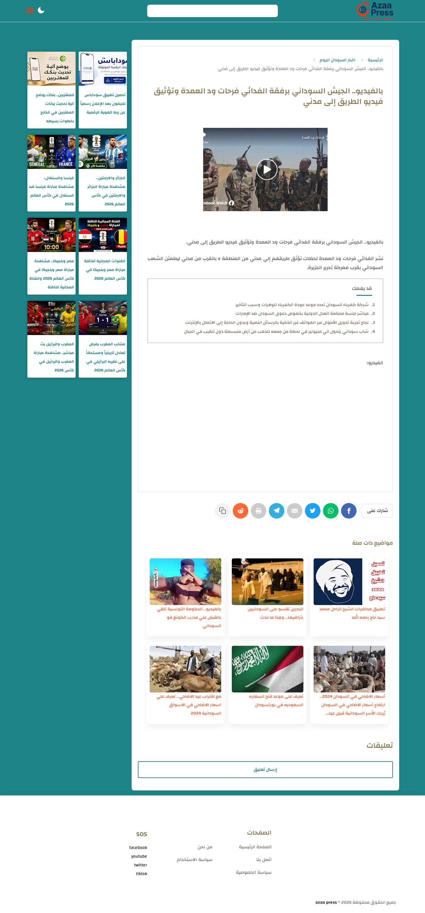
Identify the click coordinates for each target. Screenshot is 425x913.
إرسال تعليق (265, 770)
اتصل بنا (264, 859)
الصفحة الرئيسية (255, 847)
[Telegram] (278, 514)
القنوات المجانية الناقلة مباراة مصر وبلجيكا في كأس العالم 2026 (104, 269)
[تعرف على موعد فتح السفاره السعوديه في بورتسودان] (267, 669)
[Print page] (260, 514)
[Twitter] (314, 514)
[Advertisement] (337, 849)
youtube (139, 856)
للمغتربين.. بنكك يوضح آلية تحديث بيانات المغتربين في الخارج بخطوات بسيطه (55, 108)
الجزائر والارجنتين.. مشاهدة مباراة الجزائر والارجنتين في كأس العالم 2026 (106, 191)
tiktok (141, 874)
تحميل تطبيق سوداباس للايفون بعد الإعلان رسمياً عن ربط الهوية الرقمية (102, 103)
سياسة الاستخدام (195, 859)
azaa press (326, 902)
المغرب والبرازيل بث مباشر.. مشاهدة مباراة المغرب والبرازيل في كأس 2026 (54, 357)
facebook (138, 848)
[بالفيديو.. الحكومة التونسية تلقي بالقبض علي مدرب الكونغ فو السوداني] (185, 581)
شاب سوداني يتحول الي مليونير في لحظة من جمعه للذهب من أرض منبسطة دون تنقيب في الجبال (276, 332)
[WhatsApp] (332, 514)
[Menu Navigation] (30, 11)
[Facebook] (350, 514)
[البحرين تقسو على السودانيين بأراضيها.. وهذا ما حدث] (267, 581)
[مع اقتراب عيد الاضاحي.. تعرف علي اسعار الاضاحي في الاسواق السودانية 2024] (185, 669)
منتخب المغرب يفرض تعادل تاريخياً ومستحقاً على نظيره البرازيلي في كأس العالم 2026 (105, 357)
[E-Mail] (296, 514)
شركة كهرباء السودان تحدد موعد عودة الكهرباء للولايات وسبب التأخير (302, 305)
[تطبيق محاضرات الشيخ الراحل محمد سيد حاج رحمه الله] (349, 581)
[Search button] (155, 11)
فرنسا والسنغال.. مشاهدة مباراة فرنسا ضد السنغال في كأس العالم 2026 (51, 191)
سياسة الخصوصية (254, 872)
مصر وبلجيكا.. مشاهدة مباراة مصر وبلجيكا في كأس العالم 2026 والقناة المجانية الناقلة (51, 274)
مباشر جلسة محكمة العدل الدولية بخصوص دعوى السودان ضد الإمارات (302, 314)
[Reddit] (242, 514)
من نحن (205, 847)
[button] (41, 11)
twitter (140, 865)
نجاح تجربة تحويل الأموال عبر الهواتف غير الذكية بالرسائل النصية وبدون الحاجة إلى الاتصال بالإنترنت (277, 323)
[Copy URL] (224, 514)
